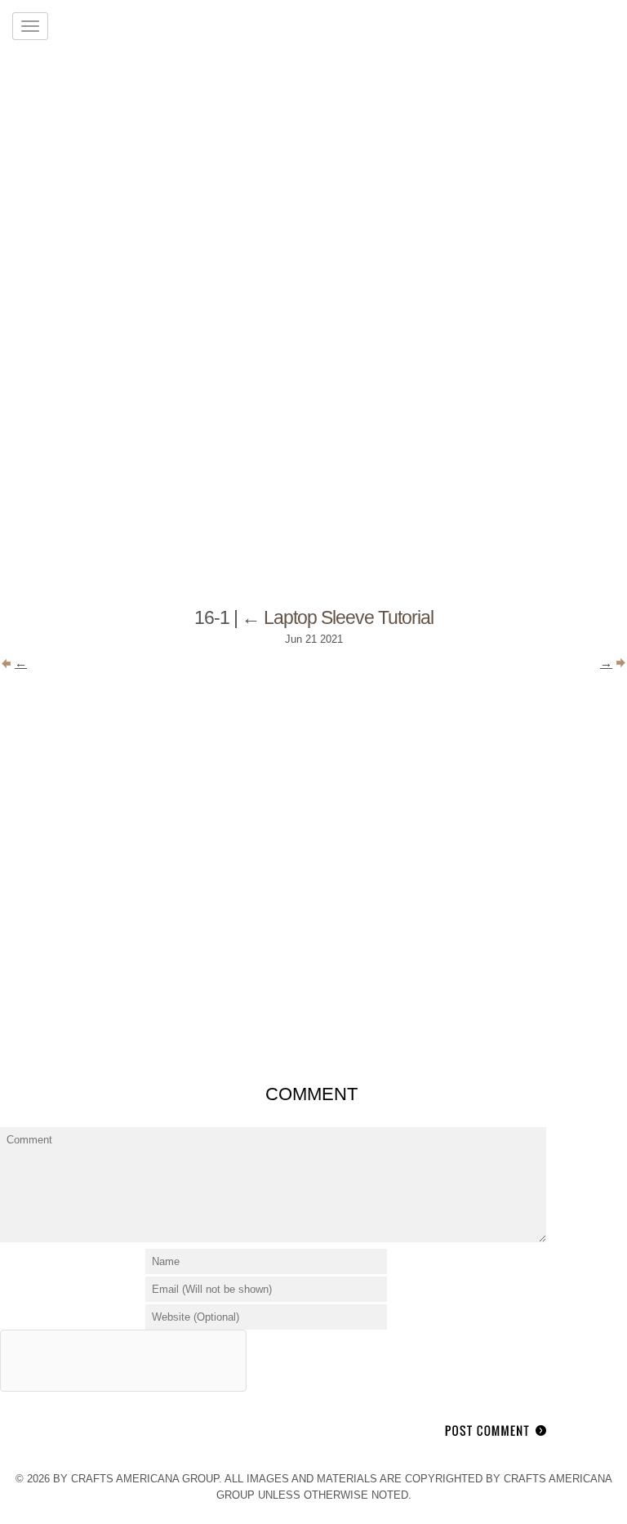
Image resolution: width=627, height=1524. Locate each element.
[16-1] (313, 1061)
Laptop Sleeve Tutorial (338, 617)
